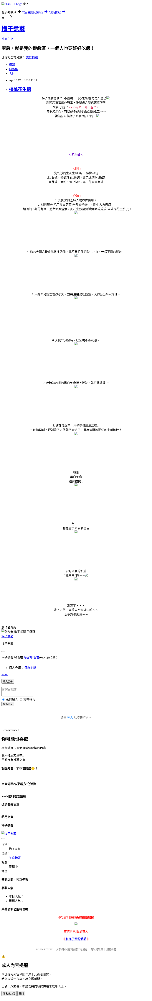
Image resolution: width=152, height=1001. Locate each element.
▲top (4, 674)
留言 (36, 657)
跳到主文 (7, 39)
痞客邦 (28, 657)
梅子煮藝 (13, 28)
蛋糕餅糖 (30, 667)
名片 (12, 73)
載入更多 (8, 681)
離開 (21, 993)
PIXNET (48, 949)
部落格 (13, 69)
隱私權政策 (97, 949)
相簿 (12, 64)
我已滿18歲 (9, 993)
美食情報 (32, 57)
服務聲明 (111, 949)
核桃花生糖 (20, 89)
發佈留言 (8, 704)
